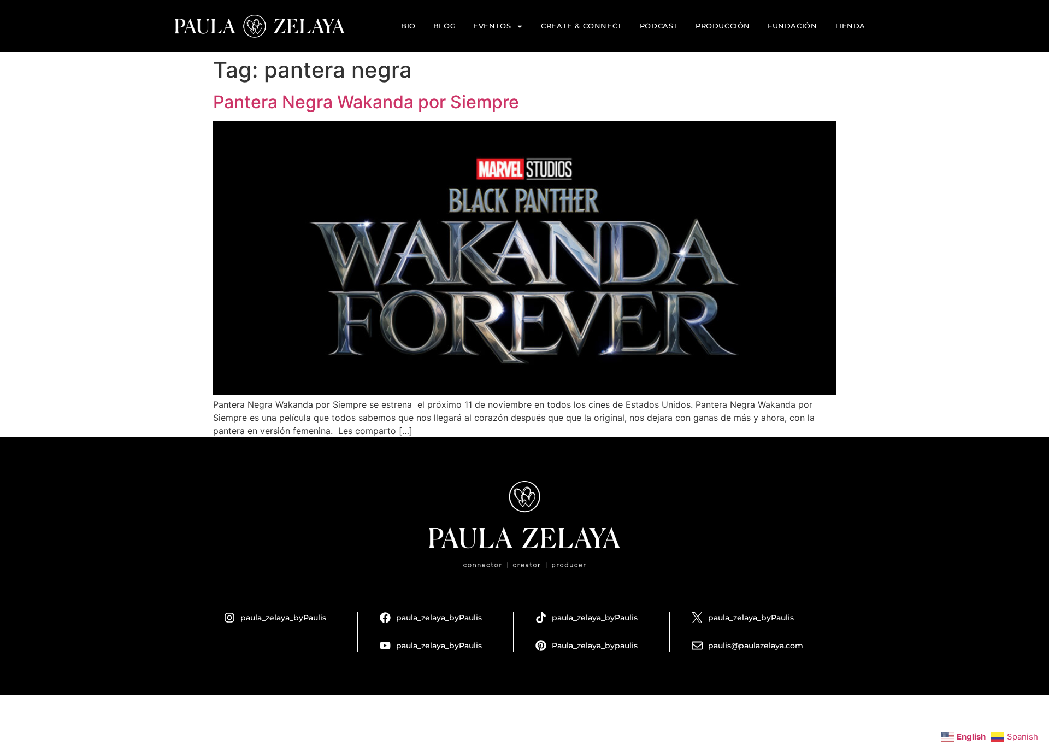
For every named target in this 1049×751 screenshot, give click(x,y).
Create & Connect (581, 26)
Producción (723, 26)
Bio (408, 26)
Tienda (849, 26)
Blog (444, 26)
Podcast (659, 26)
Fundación (792, 26)
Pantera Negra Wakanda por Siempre (366, 102)
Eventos (492, 26)
